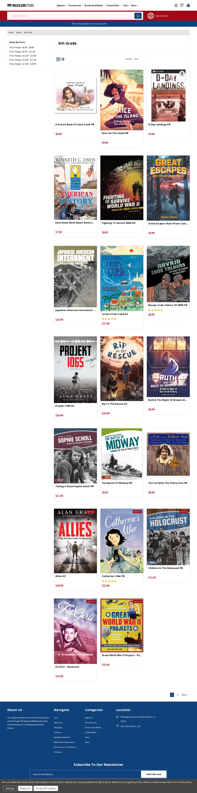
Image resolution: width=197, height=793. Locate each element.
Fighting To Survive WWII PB (118, 223)
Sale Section (162, 15)
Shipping (58, 727)
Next (184, 694)
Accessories (75, 5)
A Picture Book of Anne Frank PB (74, 124)
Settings (10, 788)
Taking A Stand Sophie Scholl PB (74, 486)
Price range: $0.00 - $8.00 (22, 47)
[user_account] (175, 5)
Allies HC (60, 576)
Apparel (61, 5)
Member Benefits (62, 737)
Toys (125, 5)
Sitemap (58, 752)
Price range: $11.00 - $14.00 (23, 55)
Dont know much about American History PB (75, 222)
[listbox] (143, 59)
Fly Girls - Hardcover (67, 666)
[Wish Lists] (181, 5)
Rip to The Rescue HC (114, 403)
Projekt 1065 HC (65, 405)
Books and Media (94, 5)
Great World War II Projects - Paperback (122, 655)
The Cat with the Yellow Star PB (167, 483)
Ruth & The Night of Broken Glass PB (168, 400)
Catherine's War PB (113, 576)
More (134, 5)
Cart (56, 717)
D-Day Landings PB (159, 124)
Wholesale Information (64, 742)
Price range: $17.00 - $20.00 (23, 64)
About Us (58, 722)
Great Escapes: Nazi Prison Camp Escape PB (168, 223)
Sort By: (129, 59)
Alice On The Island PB (115, 133)
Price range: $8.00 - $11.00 (22, 51)
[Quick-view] (75, 91)
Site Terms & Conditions (65, 747)
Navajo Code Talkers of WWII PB (167, 305)
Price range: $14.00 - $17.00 (23, 59)
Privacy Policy (185, 782)
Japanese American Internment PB (75, 310)
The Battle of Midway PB (117, 483)
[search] (138, 16)
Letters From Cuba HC (115, 314)
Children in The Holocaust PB (165, 568)
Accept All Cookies (46, 788)
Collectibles (112, 5)
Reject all (25, 788)
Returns (57, 732)
